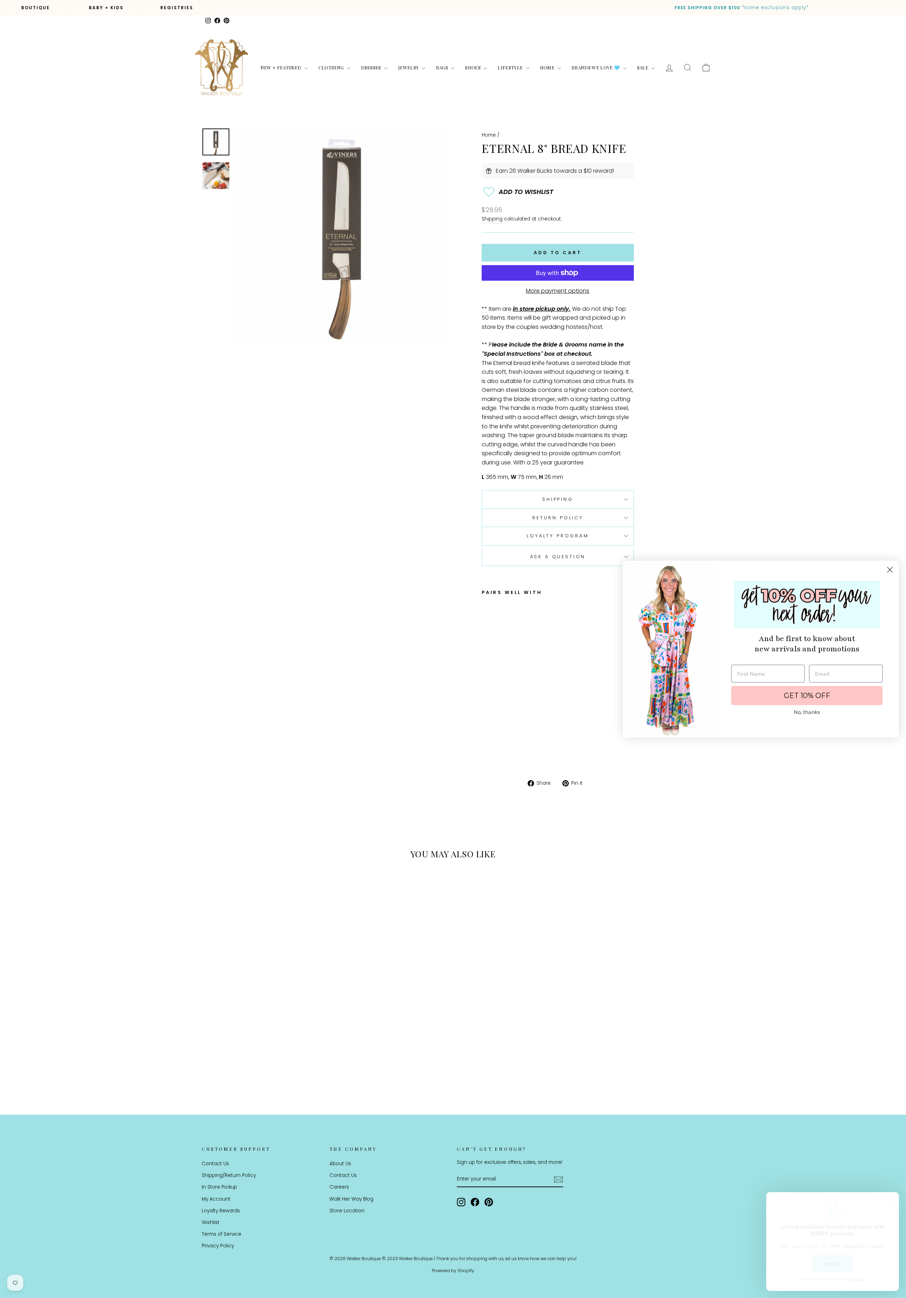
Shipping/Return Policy (229, 1175)
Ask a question (558, 557)
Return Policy (557, 518)
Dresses (372, 67)
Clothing (332, 67)
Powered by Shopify (453, 1271)
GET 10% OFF (807, 695)
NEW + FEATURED (281, 67)
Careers (339, 1187)
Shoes (473, 67)
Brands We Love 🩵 (596, 67)
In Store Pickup (219, 1187)
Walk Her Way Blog (351, 1199)
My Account (216, 1199)
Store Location (347, 1210)
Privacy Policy (218, 1245)
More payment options (557, 291)
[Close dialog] (890, 570)
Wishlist (210, 1222)
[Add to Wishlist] (558, 192)
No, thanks (807, 712)
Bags (442, 67)
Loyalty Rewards (221, 1210)
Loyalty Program (558, 536)
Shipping (492, 219)
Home (548, 67)
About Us (340, 1163)
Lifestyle (511, 67)
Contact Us (215, 1163)
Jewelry (409, 67)
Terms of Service (221, 1234)
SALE (643, 67)
